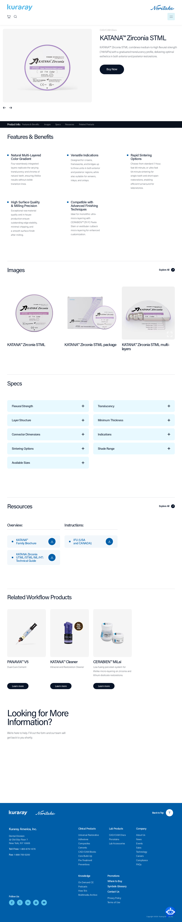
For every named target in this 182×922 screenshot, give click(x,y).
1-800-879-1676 (27, 849)
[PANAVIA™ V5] (26, 634)
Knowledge (84, 875)
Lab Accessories (117, 843)
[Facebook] (12, 902)
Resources (69, 124)
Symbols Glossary (116, 886)
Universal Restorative (88, 834)
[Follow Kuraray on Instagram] (36, 902)
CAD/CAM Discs (117, 834)
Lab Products (116, 828)
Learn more (18, 686)
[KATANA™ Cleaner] (69, 634)
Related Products (86, 124)
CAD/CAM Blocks (87, 851)
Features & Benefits (30, 124)
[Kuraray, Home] (20, 7)
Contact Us (113, 891)
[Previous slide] (4, 108)
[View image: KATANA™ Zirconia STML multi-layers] (148, 313)
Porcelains (114, 839)
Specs (58, 124)
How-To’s (82, 890)
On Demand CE (86, 882)
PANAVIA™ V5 (17, 661)
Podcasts (82, 886)
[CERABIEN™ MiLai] (112, 634)
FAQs (139, 864)
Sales (138, 847)
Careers (140, 855)
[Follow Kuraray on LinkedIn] (28, 902)
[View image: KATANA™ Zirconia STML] (33, 313)
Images (47, 124)
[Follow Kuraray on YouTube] (44, 902)
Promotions (113, 875)
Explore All (164, 269)
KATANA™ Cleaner (64, 661)
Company (141, 828)
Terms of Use (113, 902)
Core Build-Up (85, 855)
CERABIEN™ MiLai (107, 661)
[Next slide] (10, 108)
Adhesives (83, 839)
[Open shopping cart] (9, 16)
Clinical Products (87, 828)
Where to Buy (114, 881)
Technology (141, 851)
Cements (82, 847)
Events (139, 843)
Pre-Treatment (85, 860)
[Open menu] (171, 16)
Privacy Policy (114, 897)
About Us (140, 834)
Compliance (142, 860)
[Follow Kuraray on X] (20, 902)
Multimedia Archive (87, 894)
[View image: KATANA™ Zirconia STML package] (90, 313)
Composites (84, 843)
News (139, 839)
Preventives (83, 864)
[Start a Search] (15, 16)
